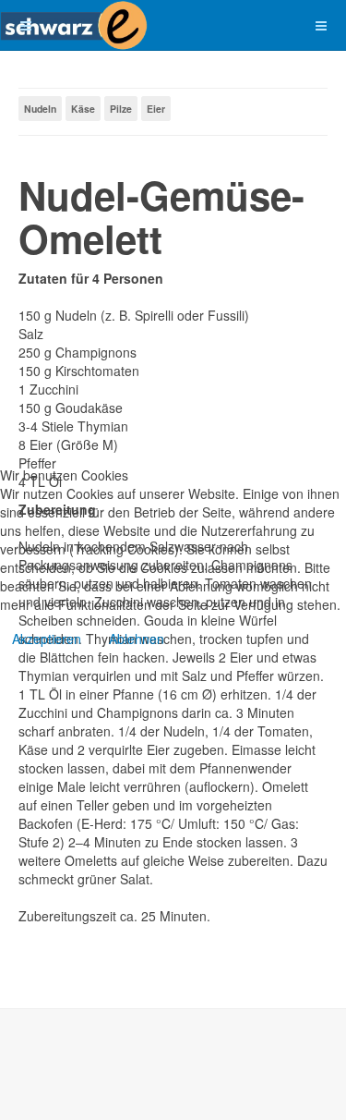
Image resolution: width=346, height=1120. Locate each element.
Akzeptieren (46, 638)
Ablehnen (136, 638)
